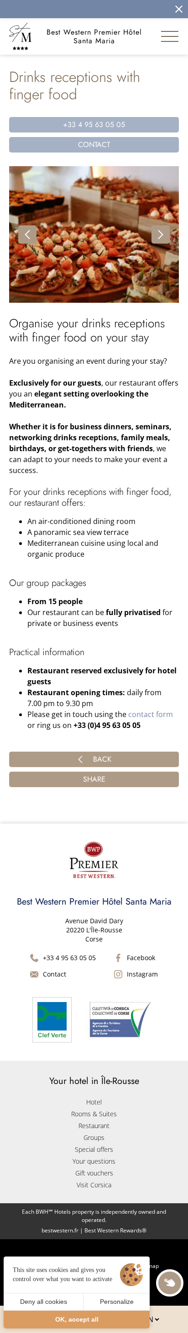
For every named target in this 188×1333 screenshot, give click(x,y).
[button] (27, 234)
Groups (94, 1137)
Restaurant (94, 1125)
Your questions (94, 1161)
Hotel (94, 1102)
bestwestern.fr (60, 1230)
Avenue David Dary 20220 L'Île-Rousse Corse (94, 929)
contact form (150, 714)
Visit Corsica (94, 1184)
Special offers (94, 1149)
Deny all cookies (43, 1301)
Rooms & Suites (94, 1113)
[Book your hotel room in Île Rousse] (82, 9)
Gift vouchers (94, 1173)
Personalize (117, 1301)
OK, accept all (77, 1319)
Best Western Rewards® (115, 1230)
